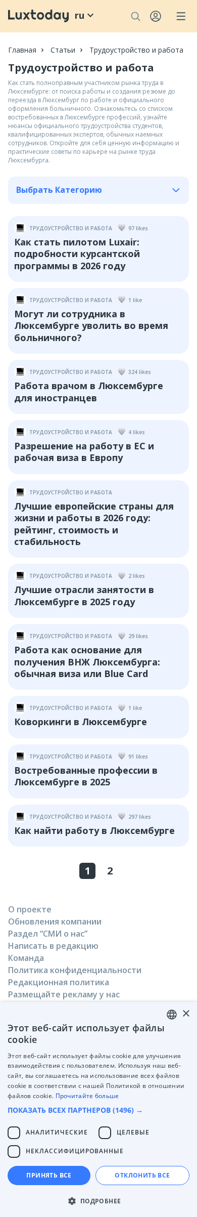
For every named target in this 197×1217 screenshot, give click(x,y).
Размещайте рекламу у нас (64, 994)
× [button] (185, 1014)
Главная (22, 50)
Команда (26, 958)
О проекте (30, 909)
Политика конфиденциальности (74, 970)
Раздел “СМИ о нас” (47, 934)
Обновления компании (55, 921)
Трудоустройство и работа (136, 50)
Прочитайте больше (87, 1096)
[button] (98, 1110)
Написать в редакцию (53, 946)
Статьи (63, 50)
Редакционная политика (58, 982)
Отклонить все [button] (142, 1175)
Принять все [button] (48, 1175)
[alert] (98, 1109)
